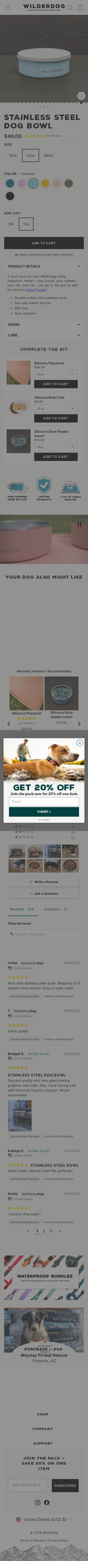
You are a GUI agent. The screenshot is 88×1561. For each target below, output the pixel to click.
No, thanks (44, 820)
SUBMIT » (44, 811)
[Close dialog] (80, 743)
